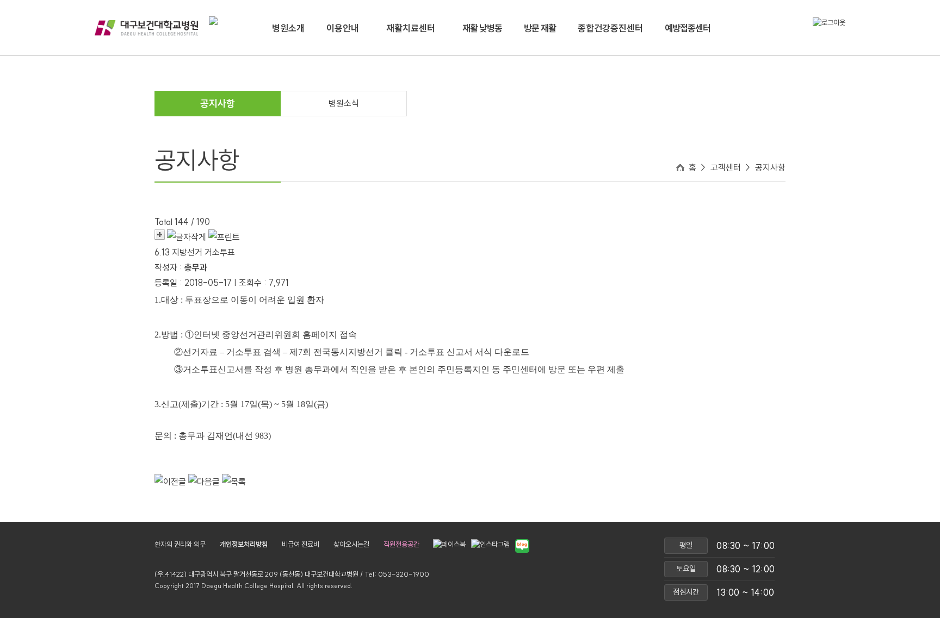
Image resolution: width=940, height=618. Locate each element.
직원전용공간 (401, 544)
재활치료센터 (410, 28)
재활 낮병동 (482, 28)
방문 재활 (540, 28)
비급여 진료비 (300, 544)
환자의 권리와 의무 (180, 544)
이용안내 (342, 28)
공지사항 (217, 103)
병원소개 (288, 28)
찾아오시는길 (351, 544)
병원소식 (344, 103)
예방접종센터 (687, 28)
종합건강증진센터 (610, 28)
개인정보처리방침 (244, 544)
